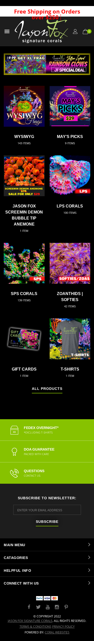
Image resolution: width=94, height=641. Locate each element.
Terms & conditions (35, 626)
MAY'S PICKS (70, 136)
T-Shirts (70, 369)
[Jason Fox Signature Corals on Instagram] (57, 607)
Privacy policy (63, 626)
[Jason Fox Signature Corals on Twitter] (38, 607)
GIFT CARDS (24, 369)
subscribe (47, 522)
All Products (47, 389)
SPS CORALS (24, 294)
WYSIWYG (24, 136)
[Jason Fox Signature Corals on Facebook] (29, 607)
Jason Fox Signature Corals (30, 621)
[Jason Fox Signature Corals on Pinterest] (66, 607)
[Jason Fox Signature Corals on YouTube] (47, 607)
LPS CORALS (70, 206)
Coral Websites (57, 632)
